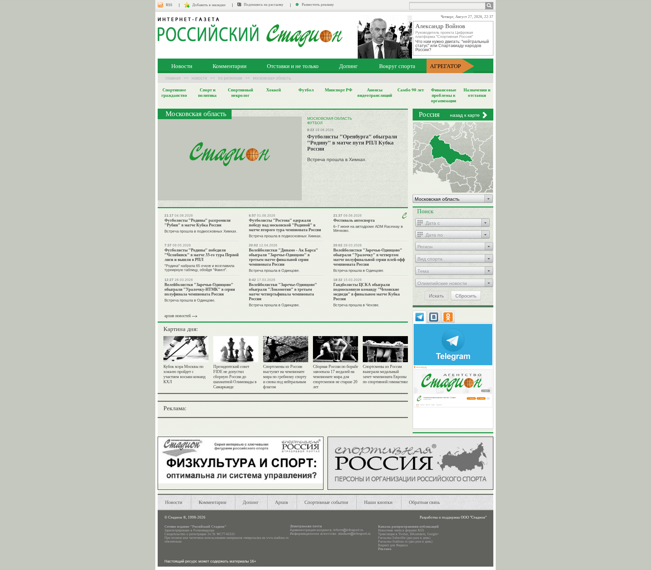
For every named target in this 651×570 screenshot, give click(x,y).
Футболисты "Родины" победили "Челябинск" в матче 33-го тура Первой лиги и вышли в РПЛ (201, 254)
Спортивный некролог (240, 92)
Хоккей (273, 89)
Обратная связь (424, 502)
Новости (181, 66)
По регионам (230, 78)
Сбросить (465, 295)
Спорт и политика (207, 92)
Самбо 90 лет (410, 89)
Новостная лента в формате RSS (401, 530)
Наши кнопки (378, 502)
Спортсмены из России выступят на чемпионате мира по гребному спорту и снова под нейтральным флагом (285, 376)
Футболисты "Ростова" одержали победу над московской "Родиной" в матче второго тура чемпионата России (285, 225)
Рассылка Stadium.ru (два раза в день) (405, 541)
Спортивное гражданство (174, 92)
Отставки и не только (293, 66)
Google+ (433, 534)
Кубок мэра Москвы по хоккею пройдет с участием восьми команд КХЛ (184, 374)
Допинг (348, 66)
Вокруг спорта (397, 66)
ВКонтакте (417, 534)
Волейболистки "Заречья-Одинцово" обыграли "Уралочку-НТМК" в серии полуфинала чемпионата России (199, 289)
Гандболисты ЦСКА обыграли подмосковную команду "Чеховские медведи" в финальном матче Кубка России (366, 292)
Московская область (329, 118)
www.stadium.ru (277, 538)
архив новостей (177, 315)
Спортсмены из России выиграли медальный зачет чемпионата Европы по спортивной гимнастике (385, 374)
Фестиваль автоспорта (354, 220)
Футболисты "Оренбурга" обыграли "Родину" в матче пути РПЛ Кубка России (352, 142)
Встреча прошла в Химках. (337, 159)
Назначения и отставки (476, 92)
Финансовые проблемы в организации (443, 95)
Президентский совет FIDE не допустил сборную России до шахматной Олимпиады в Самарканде (235, 376)
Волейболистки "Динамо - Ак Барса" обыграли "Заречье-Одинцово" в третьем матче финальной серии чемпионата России (283, 257)
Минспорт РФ (338, 89)
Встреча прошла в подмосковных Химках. (200, 231)
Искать (436, 295)
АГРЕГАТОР (445, 66)
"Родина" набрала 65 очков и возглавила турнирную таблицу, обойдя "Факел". (199, 268)
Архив (281, 502)
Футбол (306, 89)
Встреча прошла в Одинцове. (274, 270)
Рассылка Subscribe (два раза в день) (404, 538)
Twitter (403, 534)
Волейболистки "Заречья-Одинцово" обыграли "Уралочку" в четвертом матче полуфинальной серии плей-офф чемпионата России (369, 257)
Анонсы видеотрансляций (374, 92)
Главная (173, 78)
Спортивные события (326, 502)
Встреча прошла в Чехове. (356, 305)
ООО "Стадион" (474, 517)
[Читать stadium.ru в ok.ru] (453, 386)
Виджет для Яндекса (393, 545)
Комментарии (229, 66)
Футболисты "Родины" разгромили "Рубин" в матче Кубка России (197, 222)
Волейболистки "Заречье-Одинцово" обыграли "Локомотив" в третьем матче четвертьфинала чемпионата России (283, 292)
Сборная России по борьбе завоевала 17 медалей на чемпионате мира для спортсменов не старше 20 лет (335, 376)
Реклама (384, 549)
